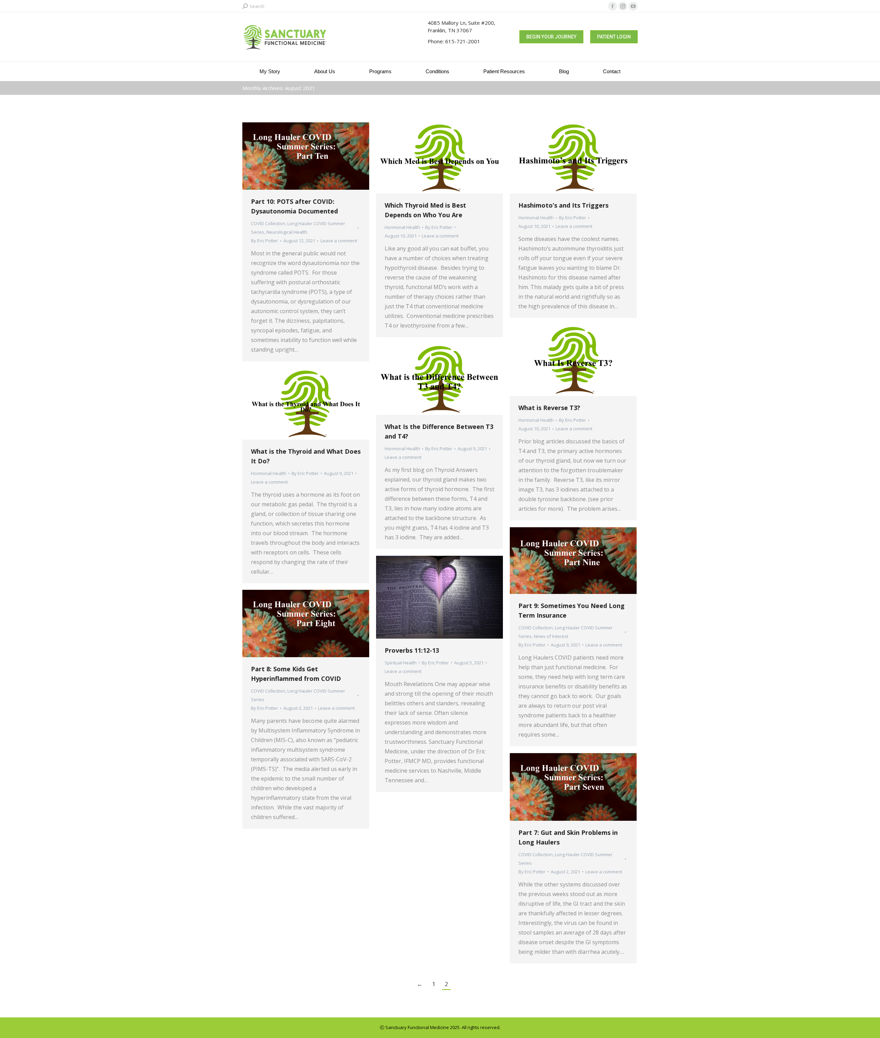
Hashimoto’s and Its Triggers (563, 205)
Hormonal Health (402, 227)
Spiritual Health (401, 663)
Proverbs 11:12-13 (412, 650)
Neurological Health (286, 232)
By (264, 241)
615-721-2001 (462, 41)
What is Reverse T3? (549, 408)
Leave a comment (338, 241)
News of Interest (551, 636)
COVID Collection (268, 223)
